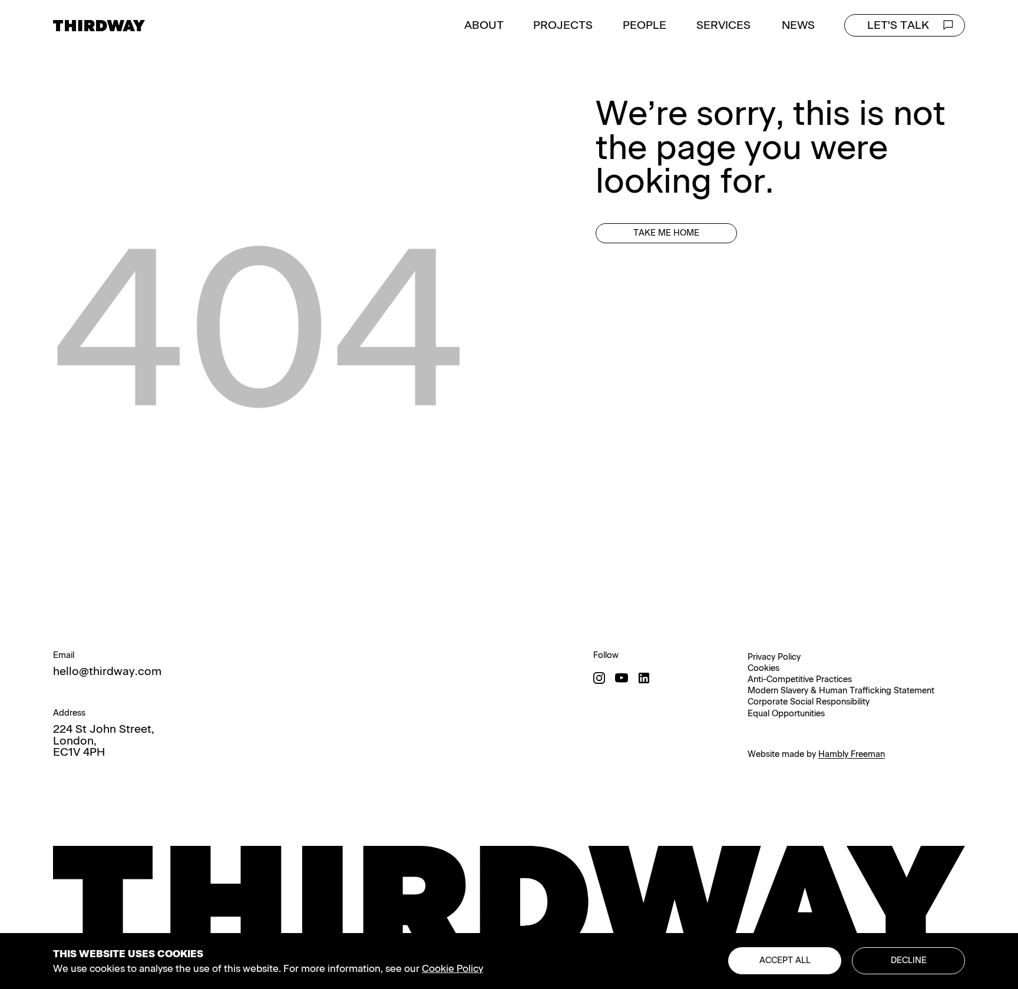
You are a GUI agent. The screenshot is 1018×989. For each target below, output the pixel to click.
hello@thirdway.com (107, 671)
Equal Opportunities (786, 713)
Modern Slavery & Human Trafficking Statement (841, 690)
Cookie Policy (452, 968)
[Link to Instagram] (599, 678)
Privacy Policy (774, 656)
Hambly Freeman (851, 754)
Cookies (763, 668)
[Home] (99, 25)
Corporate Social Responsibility (809, 701)
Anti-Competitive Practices (800, 679)
